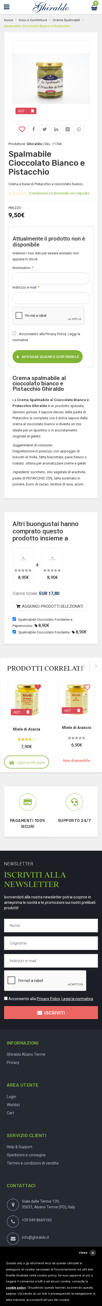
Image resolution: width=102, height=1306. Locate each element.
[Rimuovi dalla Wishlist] (37, 688)
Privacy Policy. (56, 334)
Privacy (13, 1062)
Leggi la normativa (77, 999)
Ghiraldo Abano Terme (26, 1054)
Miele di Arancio (76, 727)
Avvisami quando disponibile (50, 357)
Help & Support (19, 1147)
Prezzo (14, 208)
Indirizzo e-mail (26, 287)
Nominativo (23, 268)
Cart (10, 1113)
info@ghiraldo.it (35, 1237)
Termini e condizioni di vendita (32, 1163)
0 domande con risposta (70, 193)
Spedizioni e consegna (26, 1155)
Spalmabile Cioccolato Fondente (44, 632)
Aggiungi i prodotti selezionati (52, 606)
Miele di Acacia (26, 729)
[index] (51, 7)
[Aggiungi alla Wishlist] (22, 129)
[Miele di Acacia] (26, 699)
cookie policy (16, 1287)
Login (11, 1096)
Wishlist (13, 1105)
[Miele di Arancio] (76, 698)
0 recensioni (38, 193)
